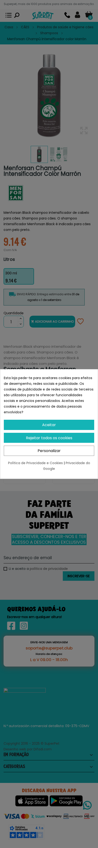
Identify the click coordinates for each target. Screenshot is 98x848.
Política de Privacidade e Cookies (36, 463)
